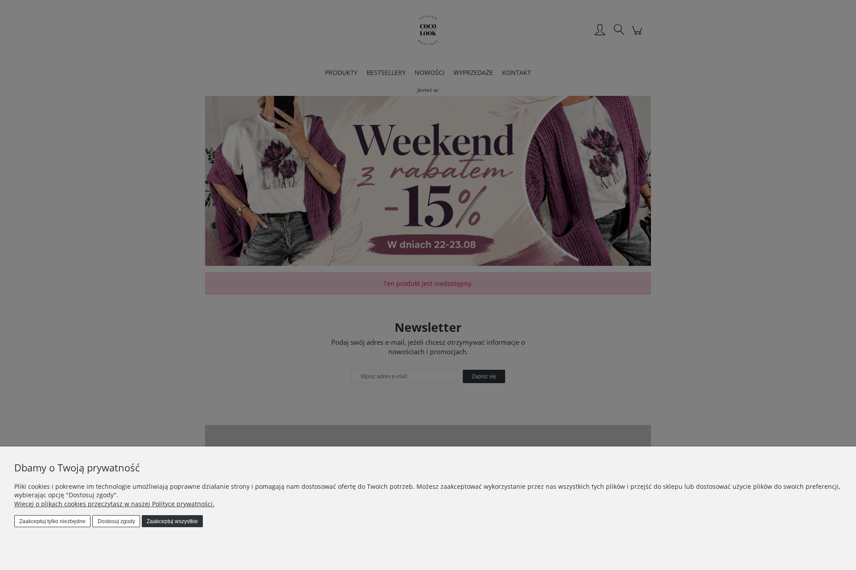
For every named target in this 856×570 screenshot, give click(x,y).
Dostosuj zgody (116, 521)
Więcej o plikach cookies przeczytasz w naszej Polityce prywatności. (114, 504)
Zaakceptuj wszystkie (172, 521)
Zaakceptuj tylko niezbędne (52, 521)
